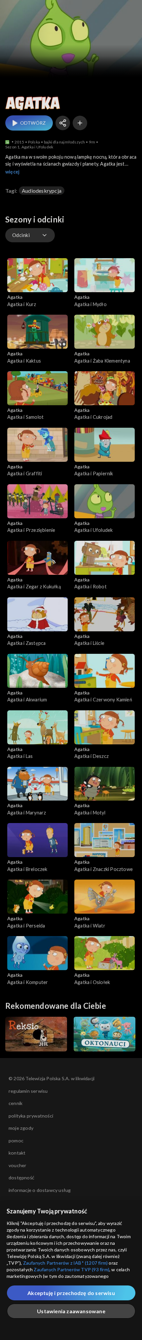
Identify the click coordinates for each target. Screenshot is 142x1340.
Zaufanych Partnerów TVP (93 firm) (71, 1269)
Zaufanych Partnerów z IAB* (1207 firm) (65, 1263)
